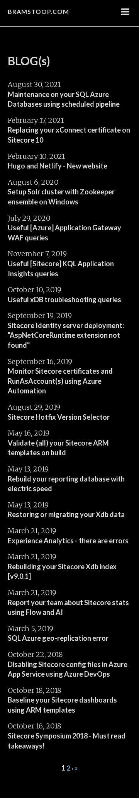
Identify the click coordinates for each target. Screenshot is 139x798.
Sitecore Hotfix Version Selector (59, 417)
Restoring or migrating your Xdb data (66, 514)
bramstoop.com (38, 11)
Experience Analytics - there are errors (68, 540)
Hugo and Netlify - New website (57, 166)
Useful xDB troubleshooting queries (64, 299)
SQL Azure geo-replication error (58, 638)
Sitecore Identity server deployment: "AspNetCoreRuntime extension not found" (66, 335)
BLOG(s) (29, 61)
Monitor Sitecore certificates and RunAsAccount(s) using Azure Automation (60, 381)
